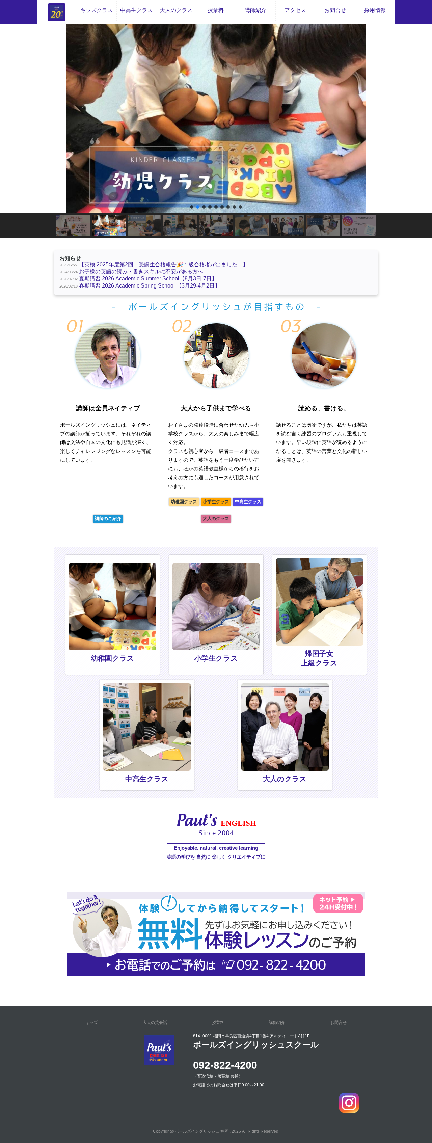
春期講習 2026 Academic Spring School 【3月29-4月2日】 (149, 286)
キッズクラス (96, 10)
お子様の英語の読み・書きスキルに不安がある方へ (141, 271)
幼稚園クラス (184, 501)
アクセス (295, 10)
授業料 (216, 10)
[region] (216, 131)
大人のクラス (176, 10)
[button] (216, 118)
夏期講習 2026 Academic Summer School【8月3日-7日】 (148, 278)
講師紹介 (255, 10)
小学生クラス (216, 501)
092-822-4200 (225, 1065)
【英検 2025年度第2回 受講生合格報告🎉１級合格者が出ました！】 (163, 264)
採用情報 (375, 10)
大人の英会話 (155, 1022)
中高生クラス (136, 10)
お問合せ (335, 10)
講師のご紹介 (108, 518)
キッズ (91, 1022)
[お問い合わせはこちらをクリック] (216, 973)
